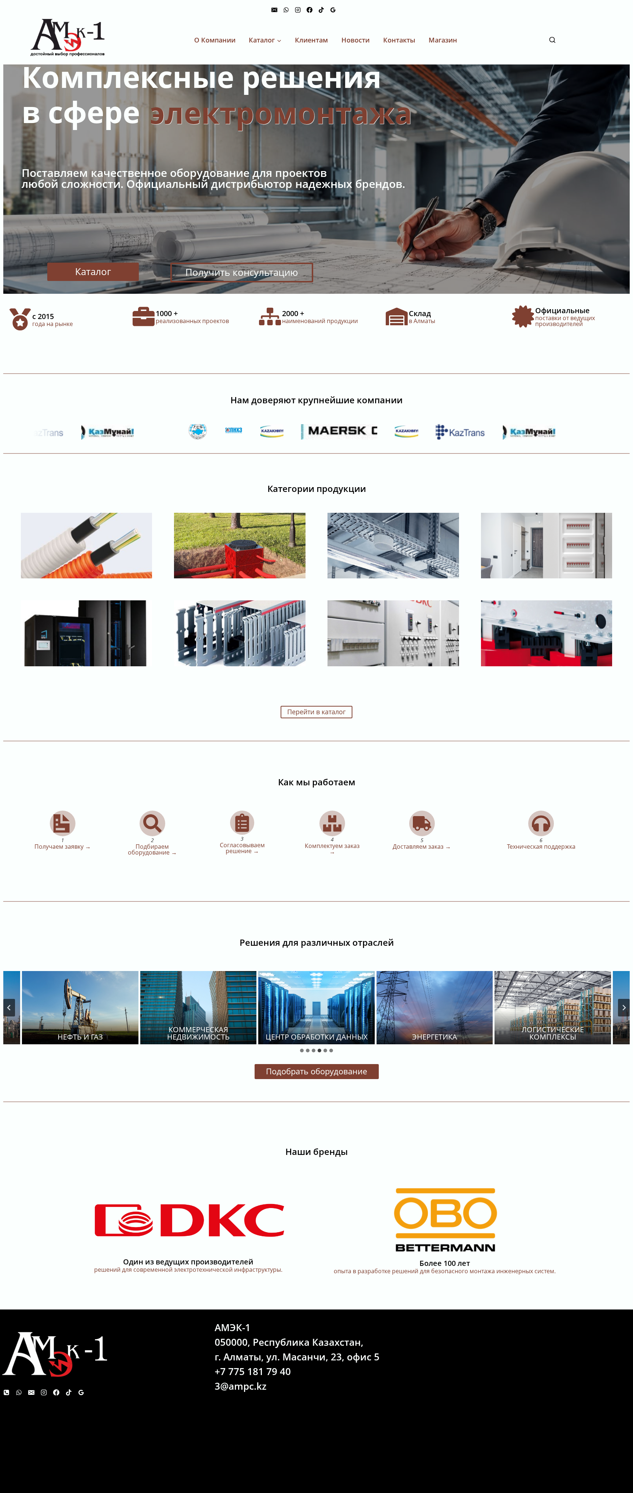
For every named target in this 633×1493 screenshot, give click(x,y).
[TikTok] (321, 10)
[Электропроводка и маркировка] (240, 633)
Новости (355, 40)
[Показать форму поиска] (591, 40)
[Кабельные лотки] (393, 545)
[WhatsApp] (286, 10)
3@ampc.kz (240, 1386)
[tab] (302, 1050)
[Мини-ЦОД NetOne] (86, 633)
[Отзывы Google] (333, 10)
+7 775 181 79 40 (253, 1371)
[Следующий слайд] (624, 1007)
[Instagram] (298, 10)
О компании (215, 40)
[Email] (274, 10)
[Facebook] (309, 10)
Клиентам (311, 40)
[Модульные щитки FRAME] (546, 545)
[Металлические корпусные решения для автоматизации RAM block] (393, 633)
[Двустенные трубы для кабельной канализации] (240, 545)
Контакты (399, 40)
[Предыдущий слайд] (9, 1007)
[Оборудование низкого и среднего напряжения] (546, 633)
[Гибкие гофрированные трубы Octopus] (86, 545)
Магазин (443, 40)
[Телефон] (6, 1392)
